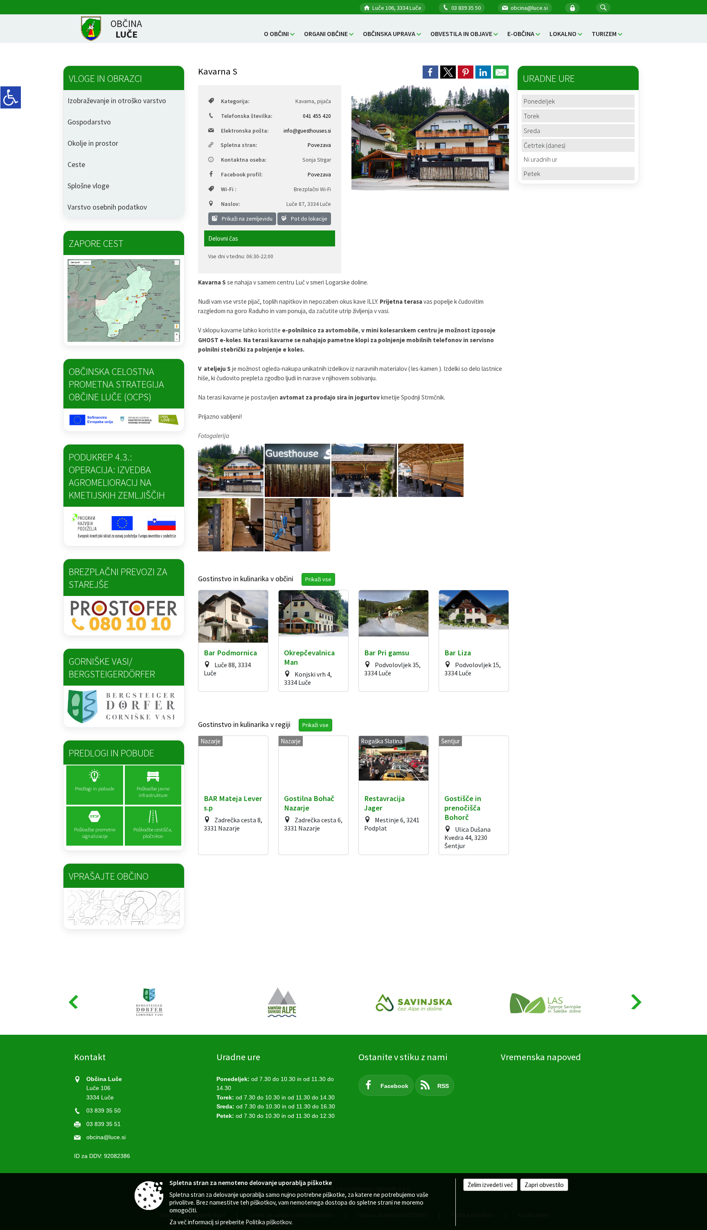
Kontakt (90, 1057)
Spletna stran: (239, 145)
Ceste (76, 164)
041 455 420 (317, 116)
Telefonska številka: (246, 116)
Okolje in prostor (93, 143)
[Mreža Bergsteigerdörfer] (150, 1002)
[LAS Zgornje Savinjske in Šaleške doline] (547, 1002)
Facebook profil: (241, 174)
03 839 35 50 (466, 7)
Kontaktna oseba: (243, 159)
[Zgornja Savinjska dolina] (415, 1002)
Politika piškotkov (268, 1222)
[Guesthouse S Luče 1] (231, 470)
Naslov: (230, 204)
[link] (430, 72)
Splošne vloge (88, 185)
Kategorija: (235, 101)
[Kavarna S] (298, 470)
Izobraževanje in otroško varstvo (117, 100)
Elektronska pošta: (244, 130)
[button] (603, 7)
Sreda (532, 130)
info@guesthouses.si (307, 130)
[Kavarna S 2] (297, 525)
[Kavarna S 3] (364, 470)
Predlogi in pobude (111, 753)
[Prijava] (572, 8)
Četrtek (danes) (544, 145)
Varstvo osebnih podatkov (107, 207)
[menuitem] (279, 34)
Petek (532, 173)
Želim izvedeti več (490, 1185)
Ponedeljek (539, 101)
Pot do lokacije (308, 218)
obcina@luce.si (529, 7)
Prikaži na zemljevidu (246, 218)
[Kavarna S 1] (231, 525)
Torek (531, 115)
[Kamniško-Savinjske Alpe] (282, 1002)
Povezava (319, 145)
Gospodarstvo (89, 121)
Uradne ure (238, 1057)
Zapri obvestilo (544, 1185)
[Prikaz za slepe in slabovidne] (10, 97)
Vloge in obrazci (105, 78)
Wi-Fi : (228, 189)
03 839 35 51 (103, 1124)
